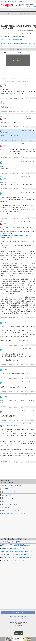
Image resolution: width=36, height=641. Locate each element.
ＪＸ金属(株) (5, 507)
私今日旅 (5, 132)
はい (27, 98)
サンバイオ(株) (6, 495)
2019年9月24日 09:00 (26, 161)
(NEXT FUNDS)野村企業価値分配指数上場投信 (15, 545)
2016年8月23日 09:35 (26, 368)
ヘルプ (20, 620)
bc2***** (5, 118)
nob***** (5, 178)
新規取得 (32, 4)
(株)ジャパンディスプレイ (9, 492)
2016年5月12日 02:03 (26, 423)
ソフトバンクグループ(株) (9, 504)
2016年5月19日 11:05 (26, 410)
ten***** (5, 412)
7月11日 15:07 (28, 101)
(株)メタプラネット (7, 498)
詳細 (2, 49)
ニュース (19, 49)
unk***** (5, 223)
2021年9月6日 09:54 (26, 130)
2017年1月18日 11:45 (26, 192)
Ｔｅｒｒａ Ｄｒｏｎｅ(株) (10, 510)
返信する (5, 98)
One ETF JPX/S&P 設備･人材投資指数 (12, 548)
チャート (7, 49)
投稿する (17, 633)
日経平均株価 (6, 489)
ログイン (23, 6)
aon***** (5, 86)
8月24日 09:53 (28, 84)
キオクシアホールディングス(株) (11, 485)
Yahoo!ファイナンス (14, 616)
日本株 (7, 13)
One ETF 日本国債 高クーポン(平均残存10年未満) (16, 557)
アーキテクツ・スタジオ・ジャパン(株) (13, 560)
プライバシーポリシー (12, 618)
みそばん (5, 103)
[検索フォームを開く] (34, 10)
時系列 (13, 49)
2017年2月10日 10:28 (26, 176)
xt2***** (5, 145)
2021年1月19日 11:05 (26, 143)
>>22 (1, 166)
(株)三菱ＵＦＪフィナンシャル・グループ (14, 513)
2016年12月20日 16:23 (26, 221)
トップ (2, 13)
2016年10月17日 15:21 (26, 321)
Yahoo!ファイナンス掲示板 (10, 425)
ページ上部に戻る (18, 612)
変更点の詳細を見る (17, 39)
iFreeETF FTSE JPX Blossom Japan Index (14, 554)
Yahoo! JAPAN (23, 616)
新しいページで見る (5, 39)
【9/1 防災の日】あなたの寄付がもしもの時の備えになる (15, 1)
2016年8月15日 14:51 (26, 381)
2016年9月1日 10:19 (26, 348)
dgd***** (5, 396)
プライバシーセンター (24, 618)
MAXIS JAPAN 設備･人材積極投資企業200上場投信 (16, 551)
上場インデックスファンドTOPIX (11, 542)
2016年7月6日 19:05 (26, 395)
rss (34, 30)
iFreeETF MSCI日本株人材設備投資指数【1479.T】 (22, 13)
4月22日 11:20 (28, 116)
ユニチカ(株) (5, 501)
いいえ (33, 98)
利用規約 (16, 620)
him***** (5, 163)
